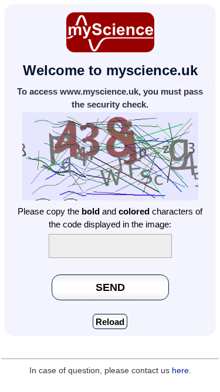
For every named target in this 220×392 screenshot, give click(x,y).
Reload (110, 322)
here (180, 370)
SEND (110, 287)
